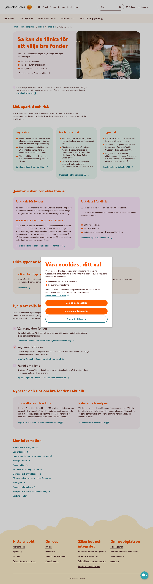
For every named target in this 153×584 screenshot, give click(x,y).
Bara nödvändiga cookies (76, 311)
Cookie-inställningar (76, 319)
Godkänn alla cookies (76, 303)
